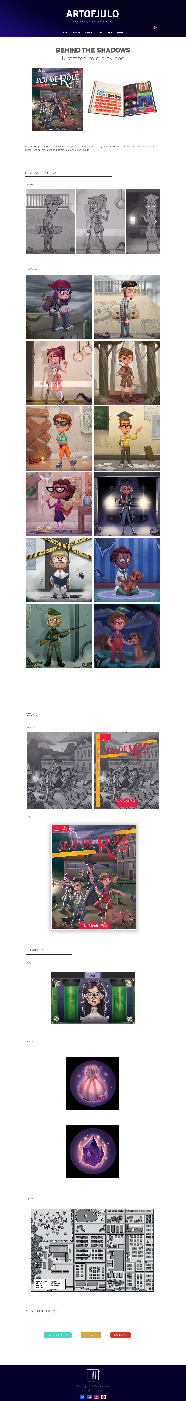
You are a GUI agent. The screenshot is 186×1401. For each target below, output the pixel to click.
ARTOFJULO (92, 14)
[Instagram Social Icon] (96, 1397)
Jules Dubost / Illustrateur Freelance (93, 21)
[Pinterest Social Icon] (103, 1397)
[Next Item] (155, 221)
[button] (88, 33)
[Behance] (82, 1397)
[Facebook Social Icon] (89, 1397)
